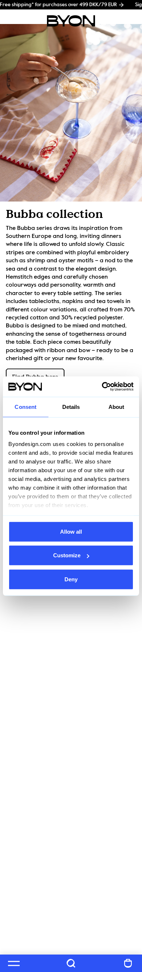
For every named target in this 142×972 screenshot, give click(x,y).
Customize (66, 555)
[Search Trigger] (71, 963)
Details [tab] (71, 406)
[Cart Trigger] (128, 963)
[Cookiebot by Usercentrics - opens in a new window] (102, 386)
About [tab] (117, 406)
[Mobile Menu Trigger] (14, 963)
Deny (71, 579)
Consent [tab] (25, 406)
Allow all (71, 531)
